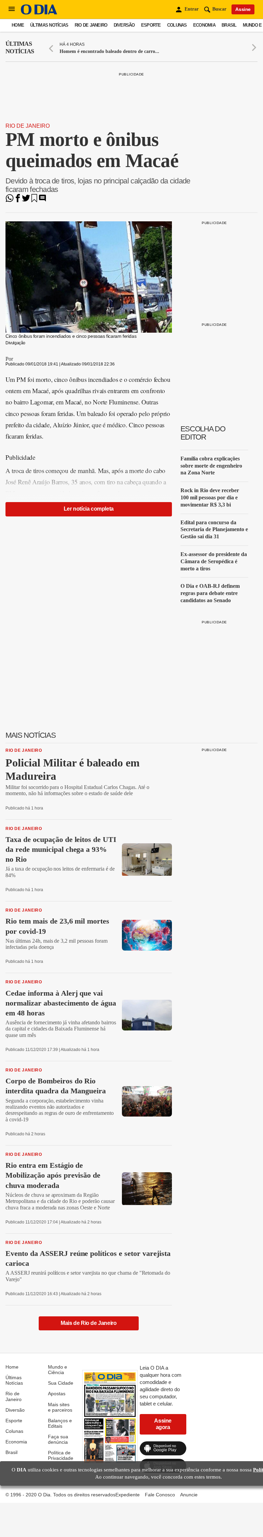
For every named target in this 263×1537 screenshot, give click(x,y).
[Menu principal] (12, 9)
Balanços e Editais (60, 1423)
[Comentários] (42, 200)
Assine (243, 9)
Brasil (229, 25)
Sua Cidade (60, 1383)
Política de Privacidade (60, 1455)
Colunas (177, 25)
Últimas (19, 47)
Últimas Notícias (49, 25)
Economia (204, 25)
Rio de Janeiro (91, 25)
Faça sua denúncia (58, 1439)
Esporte (151, 25)
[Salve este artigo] (34, 200)
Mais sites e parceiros (60, 1407)
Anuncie (189, 1494)
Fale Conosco (160, 1494)
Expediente (127, 1494)
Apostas (56, 1393)
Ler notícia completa (89, 509)
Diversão (124, 25)
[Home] (39, 13)
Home (18, 25)
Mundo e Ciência (57, 1369)
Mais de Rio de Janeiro (88, 1323)
